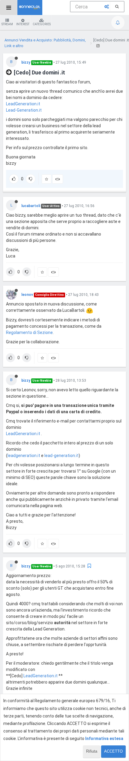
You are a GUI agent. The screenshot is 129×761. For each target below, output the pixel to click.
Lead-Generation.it (24, 110)
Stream (7, 24)
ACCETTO (113, 751)
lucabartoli (30, 206)
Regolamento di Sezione (29, 332)
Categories (42, 24)
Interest (22, 24)
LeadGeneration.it (23, 103)
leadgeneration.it (24, 455)
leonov (27, 295)
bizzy (25, 62)
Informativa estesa (104, 738)
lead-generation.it (61, 455)
